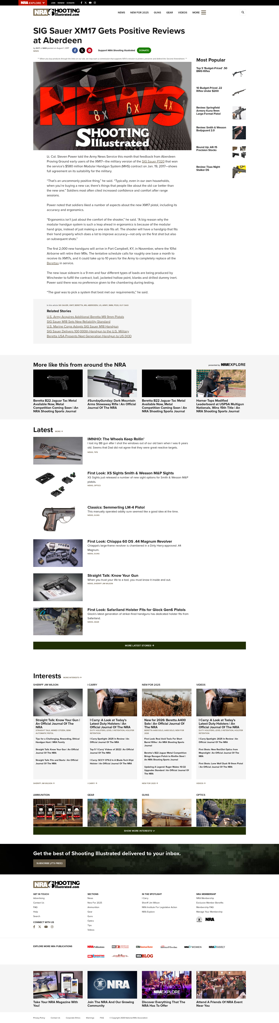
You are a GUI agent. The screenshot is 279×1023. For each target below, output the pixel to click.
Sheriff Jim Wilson (103, 583)
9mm (111, 305)
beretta (79, 305)
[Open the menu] (204, 12)
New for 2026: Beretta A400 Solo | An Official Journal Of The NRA (165, 724)
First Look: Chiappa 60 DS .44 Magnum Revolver (130, 541)
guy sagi (124, 305)
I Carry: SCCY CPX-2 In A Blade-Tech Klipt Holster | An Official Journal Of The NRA (112, 761)
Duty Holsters (97, 730)
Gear (169, 12)
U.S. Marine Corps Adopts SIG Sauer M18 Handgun (83, 326)
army (105, 305)
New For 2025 (139, 12)
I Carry (92, 685)
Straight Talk (43, 730)
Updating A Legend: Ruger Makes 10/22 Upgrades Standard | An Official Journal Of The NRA (166, 770)
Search (36, 916)
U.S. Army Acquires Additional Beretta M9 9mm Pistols (85, 316)
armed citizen (58, 730)
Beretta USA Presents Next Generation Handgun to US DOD (89, 336)
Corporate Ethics (73, 1017)
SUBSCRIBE (49, 863)
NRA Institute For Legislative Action (159, 907)
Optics (97, 485)
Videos (182, 12)
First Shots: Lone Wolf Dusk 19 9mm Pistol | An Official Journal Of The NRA (221, 765)
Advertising (39, 898)
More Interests (71, 677)
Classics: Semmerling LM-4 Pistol (116, 507)
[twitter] (82, 49)
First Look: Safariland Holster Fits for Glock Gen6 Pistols (137, 610)
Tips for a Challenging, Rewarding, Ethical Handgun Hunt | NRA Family (58, 740)
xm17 (71, 305)
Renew (61, 2)
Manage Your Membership (209, 911)
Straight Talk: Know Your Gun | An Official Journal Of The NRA (58, 724)
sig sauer (63, 305)
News (121, 12)
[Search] (243, 12)
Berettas (53, 263)
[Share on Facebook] (75, 49)
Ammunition (41, 795)
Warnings (90, 1017)
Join (53, 2)
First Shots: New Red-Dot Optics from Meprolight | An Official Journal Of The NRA (219, 753)
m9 (85, 305)
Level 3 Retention (115, 730)
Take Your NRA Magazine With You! (55, 1004)
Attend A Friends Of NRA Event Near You (219, 1004)
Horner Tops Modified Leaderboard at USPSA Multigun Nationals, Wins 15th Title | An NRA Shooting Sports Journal (220, 406)
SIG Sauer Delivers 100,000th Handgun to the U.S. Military (88, 331)
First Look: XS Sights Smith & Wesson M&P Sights (131, 473)
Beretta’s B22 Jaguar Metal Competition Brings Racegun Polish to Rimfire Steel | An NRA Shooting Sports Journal (165, 756)
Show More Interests (157, 831)
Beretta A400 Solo (153, 730)
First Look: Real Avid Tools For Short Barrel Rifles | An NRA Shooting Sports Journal (164, 742)
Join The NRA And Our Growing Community (111, 1004)
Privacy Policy (39, 1017)
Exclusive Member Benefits (209, 902)
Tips (96, 452)
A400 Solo (169, 730)
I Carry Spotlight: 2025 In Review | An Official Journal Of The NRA (109, 740)
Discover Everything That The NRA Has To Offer (163, 1004)
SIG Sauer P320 (153, 161)
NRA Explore (148, 911)
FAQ (35, 907)
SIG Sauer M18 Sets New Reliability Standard (78, 321)
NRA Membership (205, 898)
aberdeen (93, 305)
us (100, 305)
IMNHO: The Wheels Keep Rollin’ (116, 439)
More (58, 431)
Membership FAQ (205, 907)
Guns (157, 12)
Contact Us (38, 902)
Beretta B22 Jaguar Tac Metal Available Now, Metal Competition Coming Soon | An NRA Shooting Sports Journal (55, 406)
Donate (70, 2)
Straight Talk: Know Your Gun (113, 575)
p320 (116, 305)
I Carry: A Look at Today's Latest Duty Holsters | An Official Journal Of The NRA (110, 724)
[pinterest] (89, 49)
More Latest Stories (152, 645)
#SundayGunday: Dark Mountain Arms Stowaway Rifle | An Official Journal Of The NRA (112, 404)
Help (35, 911)
